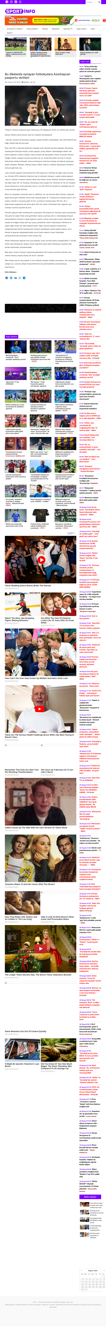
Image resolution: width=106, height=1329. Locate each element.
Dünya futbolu (32, 29)
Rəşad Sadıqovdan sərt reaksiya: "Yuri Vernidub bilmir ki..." (89, 437)
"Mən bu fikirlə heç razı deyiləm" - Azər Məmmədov (89, 459)
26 (93, 1287)
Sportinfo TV (68, 29)
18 (89, 1284)
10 (86, 1282)
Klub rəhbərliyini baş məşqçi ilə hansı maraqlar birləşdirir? (90, 886)
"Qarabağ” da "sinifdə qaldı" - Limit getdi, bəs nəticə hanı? (89, 533)
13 (97, 1282)
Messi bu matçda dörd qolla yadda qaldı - (88, 500)
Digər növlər (81, 29)
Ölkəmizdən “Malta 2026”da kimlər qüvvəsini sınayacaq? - (89, 261)
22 (104, 1284)
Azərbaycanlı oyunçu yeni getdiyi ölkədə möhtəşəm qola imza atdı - (89, 524)
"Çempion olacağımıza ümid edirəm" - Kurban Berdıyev (89, 468)
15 (104, 1282)
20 (97, 1284)
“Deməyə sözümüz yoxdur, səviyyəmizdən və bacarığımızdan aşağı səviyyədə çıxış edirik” (89, 570)
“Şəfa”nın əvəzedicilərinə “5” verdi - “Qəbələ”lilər (90, 336)
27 (97, 1287)
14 (100, 1282)
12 (93, 1282)
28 (100, 1287)
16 (82, 1284)
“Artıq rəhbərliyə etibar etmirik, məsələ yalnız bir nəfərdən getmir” (90, 68)
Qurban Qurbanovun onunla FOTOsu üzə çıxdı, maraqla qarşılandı (90, 384)
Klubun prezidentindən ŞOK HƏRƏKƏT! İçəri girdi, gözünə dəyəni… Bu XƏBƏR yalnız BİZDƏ (88, 802)
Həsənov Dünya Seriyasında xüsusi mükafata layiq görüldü (88, 170)
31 (86, 1289)
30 (82, 1289)
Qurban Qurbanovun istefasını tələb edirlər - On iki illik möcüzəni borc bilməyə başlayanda (89, 966)
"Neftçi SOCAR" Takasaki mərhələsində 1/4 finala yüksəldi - (88, 1186)
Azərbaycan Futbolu (14, 29)
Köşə (93, 29)
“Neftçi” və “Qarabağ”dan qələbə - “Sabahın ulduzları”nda (89, 1079)
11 (89, 1282)
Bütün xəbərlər (90, 1197)
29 (104, 1287)
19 (93, 1284)
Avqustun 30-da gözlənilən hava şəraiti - (89, 1113)
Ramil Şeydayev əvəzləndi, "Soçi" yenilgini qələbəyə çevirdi (89, 374)
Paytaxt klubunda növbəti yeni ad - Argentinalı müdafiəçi (88, 406)
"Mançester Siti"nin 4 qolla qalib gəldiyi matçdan (90, 929)
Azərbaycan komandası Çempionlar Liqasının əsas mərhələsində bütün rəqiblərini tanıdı (90, 874)
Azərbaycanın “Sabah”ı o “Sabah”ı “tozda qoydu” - (89, 941)
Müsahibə (55, 29)
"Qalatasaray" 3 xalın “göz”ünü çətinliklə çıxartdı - (90, 920)
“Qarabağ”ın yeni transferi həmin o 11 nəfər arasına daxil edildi (89, 114)
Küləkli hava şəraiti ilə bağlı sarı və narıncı (89, 179)
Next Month (104, 1270)
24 (86, 1287)
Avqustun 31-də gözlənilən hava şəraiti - (89, 244)
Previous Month (81, 1270)
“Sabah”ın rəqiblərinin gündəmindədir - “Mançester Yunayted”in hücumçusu (89, 705)
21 (100, 1284)
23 (82, 1287)
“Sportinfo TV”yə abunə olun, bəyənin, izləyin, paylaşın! (89, 625)
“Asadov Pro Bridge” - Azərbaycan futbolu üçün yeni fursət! (90, 693)
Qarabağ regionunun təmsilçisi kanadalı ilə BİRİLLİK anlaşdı (90, 134)
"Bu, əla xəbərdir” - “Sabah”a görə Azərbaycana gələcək (89, 124)
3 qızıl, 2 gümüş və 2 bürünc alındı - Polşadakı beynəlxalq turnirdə (90, 271)
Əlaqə (9, 33)
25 (89, 1287)
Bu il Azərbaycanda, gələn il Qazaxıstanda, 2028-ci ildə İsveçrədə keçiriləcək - (90, 1029)
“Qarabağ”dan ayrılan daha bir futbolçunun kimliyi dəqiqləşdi (90, 954)
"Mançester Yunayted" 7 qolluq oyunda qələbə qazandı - (90, 490)
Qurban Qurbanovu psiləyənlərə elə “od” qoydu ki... (89, 896)
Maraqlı (45, 29)
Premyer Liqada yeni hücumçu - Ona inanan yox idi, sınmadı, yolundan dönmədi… (88, 662)
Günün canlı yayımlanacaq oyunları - (90, 850)
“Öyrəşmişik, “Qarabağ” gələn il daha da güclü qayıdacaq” (90, 346)
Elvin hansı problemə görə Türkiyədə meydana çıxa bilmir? (90, 365)
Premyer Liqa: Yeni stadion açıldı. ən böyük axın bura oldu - (89, 355)
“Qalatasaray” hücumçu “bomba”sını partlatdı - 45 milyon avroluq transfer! (89, 840)
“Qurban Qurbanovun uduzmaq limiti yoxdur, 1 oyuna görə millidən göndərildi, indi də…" (90, 146)
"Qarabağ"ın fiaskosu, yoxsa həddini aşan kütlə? (90, 743)
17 (86, 1284)
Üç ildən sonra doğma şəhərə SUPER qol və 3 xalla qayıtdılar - (90, 415)
